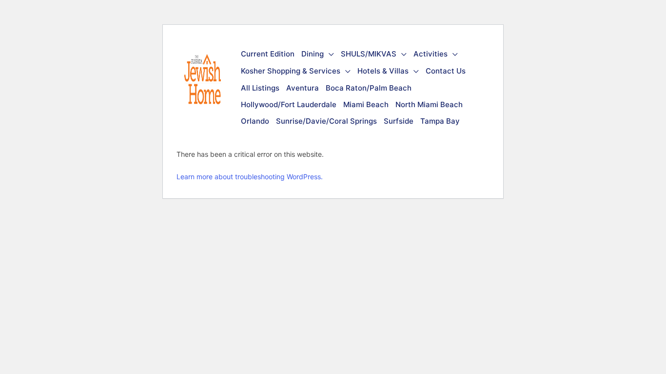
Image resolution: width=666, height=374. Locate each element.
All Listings (260, 88)
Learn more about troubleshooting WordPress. (249, 176)
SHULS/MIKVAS (368, 53)
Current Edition (267, 53)
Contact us (446, 70)
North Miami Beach (429, 104)
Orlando (255, 121)
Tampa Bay (440, 121)
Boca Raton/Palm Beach (368, 88)
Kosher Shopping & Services (290, 70)
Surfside (398, 121)
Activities (430, 53)
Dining (312, 53)
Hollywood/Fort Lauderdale (288, 104)
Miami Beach (366, 104)
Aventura (302, 88)
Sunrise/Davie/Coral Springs (326, 121)
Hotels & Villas (383, 70)
